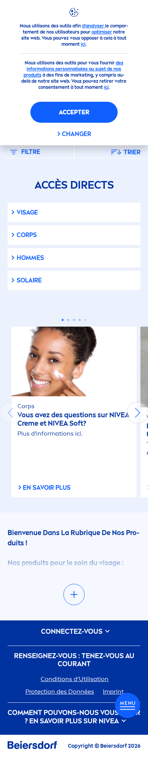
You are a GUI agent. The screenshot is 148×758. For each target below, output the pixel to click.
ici (83, 44)
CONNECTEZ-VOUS (72, 632)
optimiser (101, 32)
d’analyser (93, 26)
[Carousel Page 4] (80, 320)
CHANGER (76, 134)
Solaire (29, 280)
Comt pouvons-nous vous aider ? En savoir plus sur (74, 717)
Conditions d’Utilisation (75, 679)
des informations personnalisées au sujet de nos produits (73, 69)
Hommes (30, 257)
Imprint (113, 691)
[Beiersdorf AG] (32, 746)
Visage (27, 212)
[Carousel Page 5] (85, 320)
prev (10, 413)
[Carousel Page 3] (74, 320)
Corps (27, 235)
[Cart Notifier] (127, 705)
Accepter (74, 112)
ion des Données (59, 691)
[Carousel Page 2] (68, 320)
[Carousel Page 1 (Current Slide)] (63, 320)
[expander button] (74, 594)
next (137, 413)
